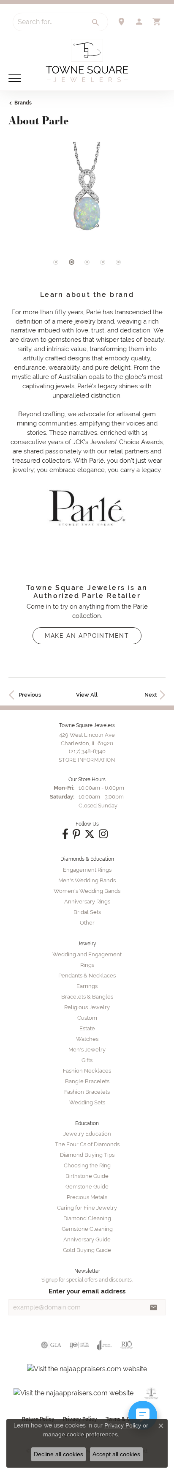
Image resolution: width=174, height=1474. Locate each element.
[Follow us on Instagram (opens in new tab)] (103, 834)
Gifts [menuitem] (87, 1060)
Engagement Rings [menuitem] (87, 870)
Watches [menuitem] (87, 1039)
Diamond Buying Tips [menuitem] (87, 1155)
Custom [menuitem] (87, 1018)
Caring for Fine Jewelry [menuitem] (87, 1208)
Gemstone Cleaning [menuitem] (87, 1229)
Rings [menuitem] (87, 965)
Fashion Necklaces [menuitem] (87, 1071)
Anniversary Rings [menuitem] (87, 901)
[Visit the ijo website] (79, 1345)
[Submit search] (96, 22)
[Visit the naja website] (151, 1393)
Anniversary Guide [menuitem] (87, 1239)
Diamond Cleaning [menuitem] (87, 1218)
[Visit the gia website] (51, 1345)
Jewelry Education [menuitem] (87, 1134)
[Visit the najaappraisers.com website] (87, 1369)
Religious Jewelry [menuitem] (87, 1007)
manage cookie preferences (80, 1434)
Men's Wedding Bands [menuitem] (87, 880)
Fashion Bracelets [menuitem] (87, 1092)
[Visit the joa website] (104, 1345)
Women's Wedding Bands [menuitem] (87, 891)
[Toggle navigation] (15, 78)
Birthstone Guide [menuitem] (87, 1176)
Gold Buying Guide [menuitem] (87, 1250)
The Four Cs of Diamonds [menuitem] (87, 1144)
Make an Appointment (87, 635)
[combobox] (48, 22)
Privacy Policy (122, 1425)
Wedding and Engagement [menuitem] (87, 954)
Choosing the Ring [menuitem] (87, 1165)
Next (150, 695)
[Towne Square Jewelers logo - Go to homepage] (87, 60)
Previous (30, 695)
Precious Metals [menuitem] (87, 1197)
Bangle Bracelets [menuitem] (87, 1081)
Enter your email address (87, 1291)
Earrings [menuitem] (87, 986)
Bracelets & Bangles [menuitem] (87, 997)
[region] (87, 212)
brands (23, 103)
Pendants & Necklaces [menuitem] (87, 975)
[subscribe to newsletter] (153, 1307)
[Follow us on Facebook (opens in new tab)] (65, 834)
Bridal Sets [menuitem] (87, 912)
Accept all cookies (116, 1454)
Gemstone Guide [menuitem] (87, 1186)
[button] (139, 21)
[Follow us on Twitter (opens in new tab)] (89, 834)
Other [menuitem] (87, 923)
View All (87, 695)
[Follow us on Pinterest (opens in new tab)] (76, 834)
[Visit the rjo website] (126, 1345)
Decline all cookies (58, 1454)
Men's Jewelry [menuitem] (87, 1049)
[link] (121, 21)
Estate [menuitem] (87, 1028)
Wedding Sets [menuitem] (87, 1102)
